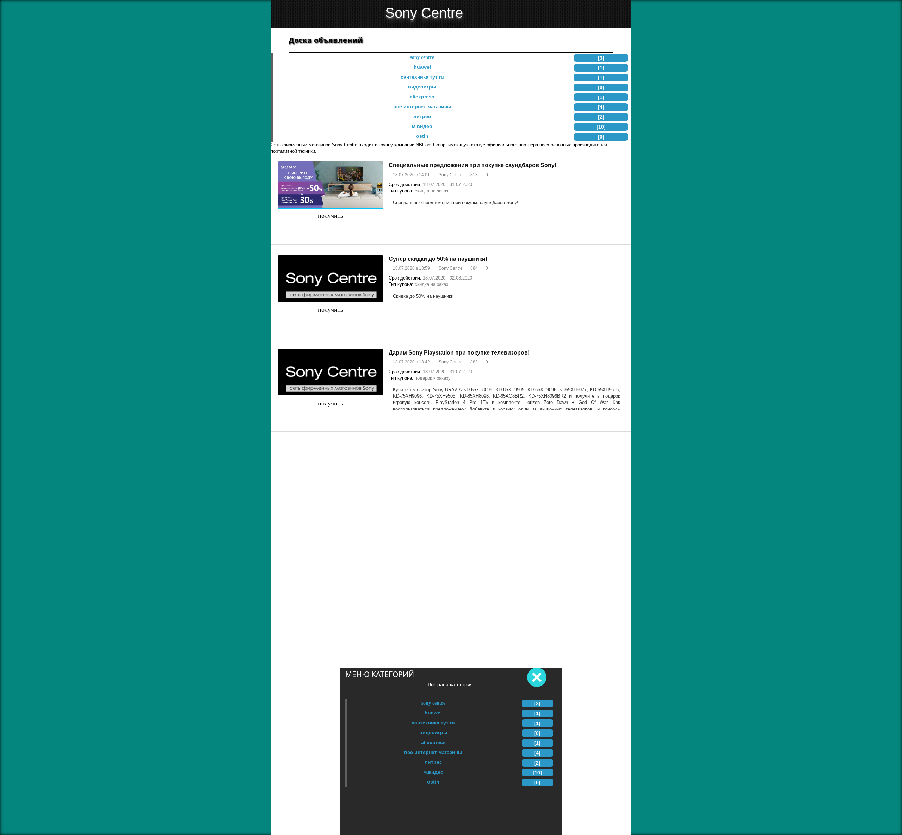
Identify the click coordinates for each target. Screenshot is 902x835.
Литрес (433, 762)
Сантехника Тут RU (433, 722)
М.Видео (433, 772)
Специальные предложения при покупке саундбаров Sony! (472, 165)
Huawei (433, 713)
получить (330, 215)
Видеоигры (433, 732)
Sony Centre (433, 703)
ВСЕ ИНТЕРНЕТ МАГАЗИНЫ (433, 752)
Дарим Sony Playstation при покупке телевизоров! (459, 353)
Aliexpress (433, 742)
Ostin (433, 782)
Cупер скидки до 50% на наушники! (438, 259)
